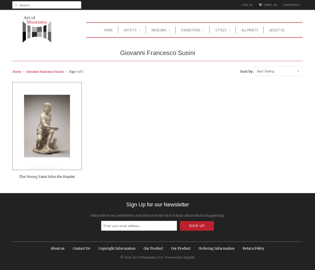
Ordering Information (217, 248)
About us (277, 30)
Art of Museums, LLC (147, 257)
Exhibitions (191, 30)
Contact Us (81, 248)
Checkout (291, 4)
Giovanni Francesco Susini (157, 53)
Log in (247, 4)
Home (108, 30)
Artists (130, 30)
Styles (221, 30)
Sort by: (247, 71)
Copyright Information (116, 248)
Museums (159, 30)
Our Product (153, 248)
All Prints (249, 30)
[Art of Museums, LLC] (37, 30)
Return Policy (253, 248)
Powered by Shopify (180, 257)
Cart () (270, 4)
